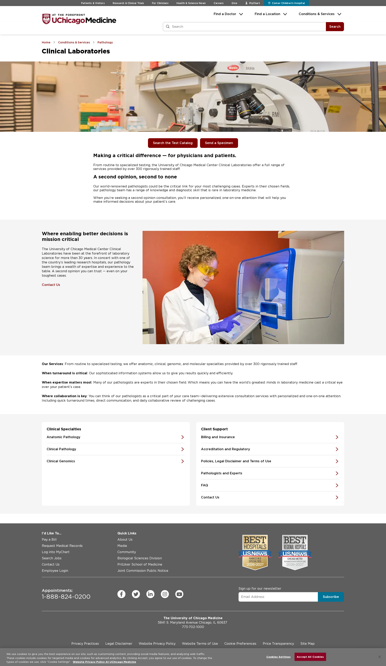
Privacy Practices (85, 644)
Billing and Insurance (218, 437)
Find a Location (267, 14)
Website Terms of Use (200, 644)
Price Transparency (278, 644)
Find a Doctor (225, 14)
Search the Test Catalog (173, 143)
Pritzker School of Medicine (139, 564)
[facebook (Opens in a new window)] (121, 594)
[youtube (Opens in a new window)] (179, 594)
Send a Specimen (219, 143)
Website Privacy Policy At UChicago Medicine (104, 661)
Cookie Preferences (240, 644)
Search (335, 27)
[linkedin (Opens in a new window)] (150, 594)
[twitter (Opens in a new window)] (136, 594)
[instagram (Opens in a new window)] (165, 594)
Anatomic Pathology (63, 437)
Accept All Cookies (310, 656)
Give (234, 3)
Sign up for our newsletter (259, 588)
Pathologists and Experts (221, 473)
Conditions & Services (317, 14)
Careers (219, 3)
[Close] (379, 656)
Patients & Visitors (93, 3)
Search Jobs (52, 558)
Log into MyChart (56, 552)
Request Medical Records (62, 546)
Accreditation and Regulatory (225, 449)
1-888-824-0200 (66, 594)
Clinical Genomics (61, 461)
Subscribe (331, 596)
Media (122, 546)
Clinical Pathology (61, 449)
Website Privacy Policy (157, 644)
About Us (124, 539)
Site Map (307, 644)
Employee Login (55, 571)
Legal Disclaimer (118, 644)
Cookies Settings (278, 656)
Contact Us (51, 285)
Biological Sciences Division (139, 558)
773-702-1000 (193, 627)
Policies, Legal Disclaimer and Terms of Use (236, 461)
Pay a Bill (49, 539)
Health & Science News (191, 3)
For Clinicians (160, 3)
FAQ (204, 485)
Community (126, 552)
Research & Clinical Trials (128, 3)
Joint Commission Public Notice (142, 571)
